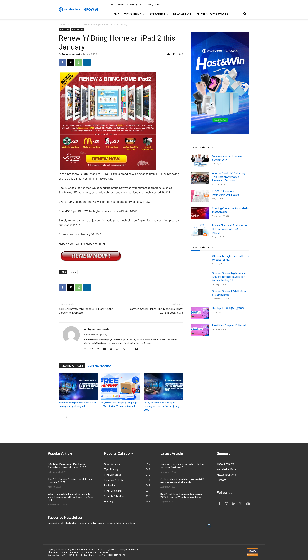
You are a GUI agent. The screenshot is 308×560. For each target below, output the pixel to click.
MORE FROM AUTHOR (100, 365)
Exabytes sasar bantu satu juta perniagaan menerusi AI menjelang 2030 (161, 406)
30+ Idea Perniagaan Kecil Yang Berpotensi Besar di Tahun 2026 (67, 466)
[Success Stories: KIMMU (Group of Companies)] (200, 295)
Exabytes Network (71, 54)
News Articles (77, 29)
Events (121, 4)
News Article (182, 14)
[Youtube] (138, 349)
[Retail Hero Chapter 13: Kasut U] (200, 330)
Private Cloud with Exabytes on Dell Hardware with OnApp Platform (229, 229)
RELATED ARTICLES (72, 365)
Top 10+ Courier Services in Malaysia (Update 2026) (70, 481)
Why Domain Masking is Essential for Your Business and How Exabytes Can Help (70, 496)
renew (73, 272)
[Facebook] (62, 62)
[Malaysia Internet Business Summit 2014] (200, 160)
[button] (245, 14)
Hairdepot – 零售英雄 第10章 (228, 308)
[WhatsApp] (78, 62)
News (111, 4)
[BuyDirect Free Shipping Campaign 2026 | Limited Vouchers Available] (120, 386)
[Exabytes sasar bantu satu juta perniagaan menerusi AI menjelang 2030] (163, 386)
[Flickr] (93, 349)
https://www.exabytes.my (95, 334)
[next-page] (67, 417)
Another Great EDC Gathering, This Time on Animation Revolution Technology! (228, 177)
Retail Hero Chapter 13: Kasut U (229, 325)
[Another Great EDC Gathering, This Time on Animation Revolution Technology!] (200, 178)
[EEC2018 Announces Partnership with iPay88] (200, 196)
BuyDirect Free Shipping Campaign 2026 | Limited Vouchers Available (181, 495)
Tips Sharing (132, 14)
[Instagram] (99, 349)
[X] (70, 62)
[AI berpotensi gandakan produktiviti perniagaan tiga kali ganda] (78, 386)
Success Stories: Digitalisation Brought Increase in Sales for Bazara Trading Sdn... (229, 277)
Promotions (74, 24)
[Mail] (112, 349)
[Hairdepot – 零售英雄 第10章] (200, 313)
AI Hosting (132, 4)
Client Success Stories (212, 14)
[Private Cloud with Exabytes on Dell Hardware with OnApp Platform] (200, 230)
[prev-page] (61, 417)
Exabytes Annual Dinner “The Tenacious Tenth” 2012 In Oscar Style (156, 310)
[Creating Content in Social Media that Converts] (200, 213)
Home (115, 14)
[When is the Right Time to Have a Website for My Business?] (200, 260)
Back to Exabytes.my (150, 4)
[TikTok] (119, 349)
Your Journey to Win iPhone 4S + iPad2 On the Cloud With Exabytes (86, 310)
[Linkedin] (87, 62)
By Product (157, 14)
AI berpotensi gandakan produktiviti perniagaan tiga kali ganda (182, 481)
